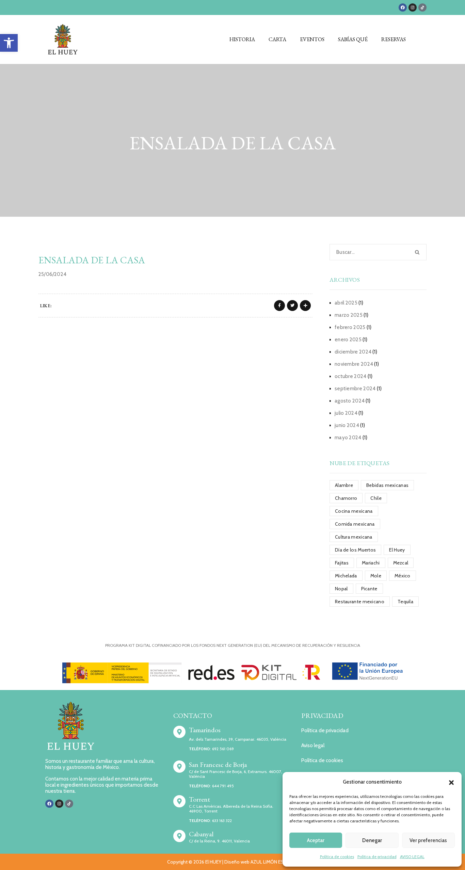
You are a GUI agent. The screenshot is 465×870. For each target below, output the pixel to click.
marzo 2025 (349, 315)
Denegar (372, 840)
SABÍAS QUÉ (353, 39)
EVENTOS (312, 39)
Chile (376, 498)
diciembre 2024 (353, 352)
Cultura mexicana (353, 537)
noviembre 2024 (354, 364)
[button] (9, 43)
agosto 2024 (350, 401)
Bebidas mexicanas (387, 485)
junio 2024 (347, 425)
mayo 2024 (348, 437)
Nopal (341, 589)
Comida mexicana (355, 524)
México (403, 576)
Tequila (405, 601)
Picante (369, 589)
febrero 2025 (350, 327)
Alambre (344, 485)
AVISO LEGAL (412, 856)
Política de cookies (337, 856)
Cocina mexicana (354, 511)
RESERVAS (393, 39)
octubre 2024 (351, 376)
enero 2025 (348, 339)
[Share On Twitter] (292, 305)
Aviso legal (312, 745)
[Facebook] (403, 7)
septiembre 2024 (355, 388)
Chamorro (346, 498)
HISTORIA (242, 39)
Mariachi (371, 563)
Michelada (346, 576)
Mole (375, 576)
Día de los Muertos (355, 550)
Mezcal (400, 563)
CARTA (277, 39)
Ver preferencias (428, 840)
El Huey (397, 550)
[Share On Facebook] (279, 305)
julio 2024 (346, 413)
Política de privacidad (377, 856)
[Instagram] (412, 7)
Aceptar (315, 840)
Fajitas (342, 563)
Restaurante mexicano (359, 601)
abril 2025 (346, 303)
